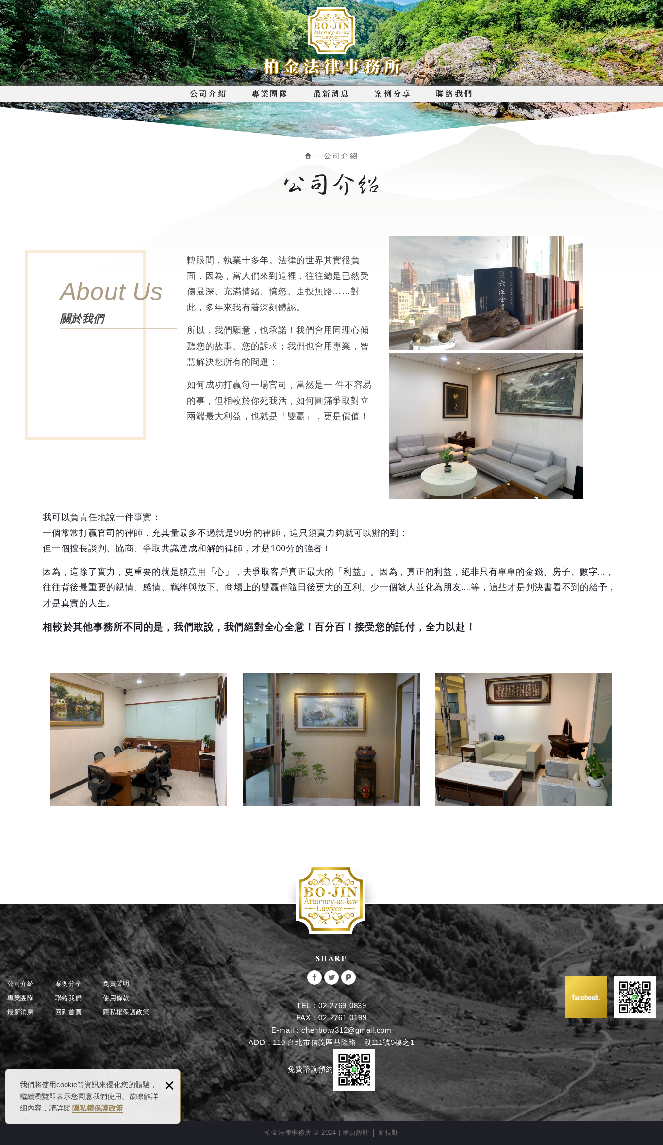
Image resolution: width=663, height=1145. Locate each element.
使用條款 (116, 998)
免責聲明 (116, 983)
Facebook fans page (586, 997)
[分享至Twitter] (331, 977)
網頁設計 (356, 1132)
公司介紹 (208, 93)
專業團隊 (270, 93)
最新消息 (331, 93)
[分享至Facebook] (314, 977)
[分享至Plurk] (348, 977)
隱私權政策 (126, 1012)
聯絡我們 (454, 93)
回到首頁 (68, 1012)
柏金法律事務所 (331, 42)
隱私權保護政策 (97, 1108)
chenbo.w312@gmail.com (346, 1030)
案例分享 (393, 93)
